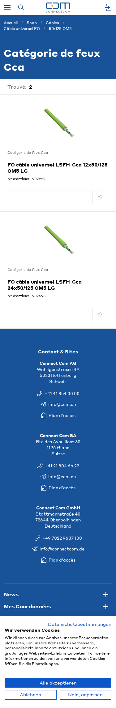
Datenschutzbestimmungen (79, 624)
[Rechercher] (21, 7)
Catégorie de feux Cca (27, 152)
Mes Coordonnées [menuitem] (27, 606)
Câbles (52, 22)
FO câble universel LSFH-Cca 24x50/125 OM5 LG (44, 285)
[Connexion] (108, 7)
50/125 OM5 (60, 28)
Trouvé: (17, 87)
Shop (32, 22)
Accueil (11, 22)
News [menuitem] (11, 594)
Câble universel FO (22, 28)
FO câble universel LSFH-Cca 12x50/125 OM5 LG (57, 168)
